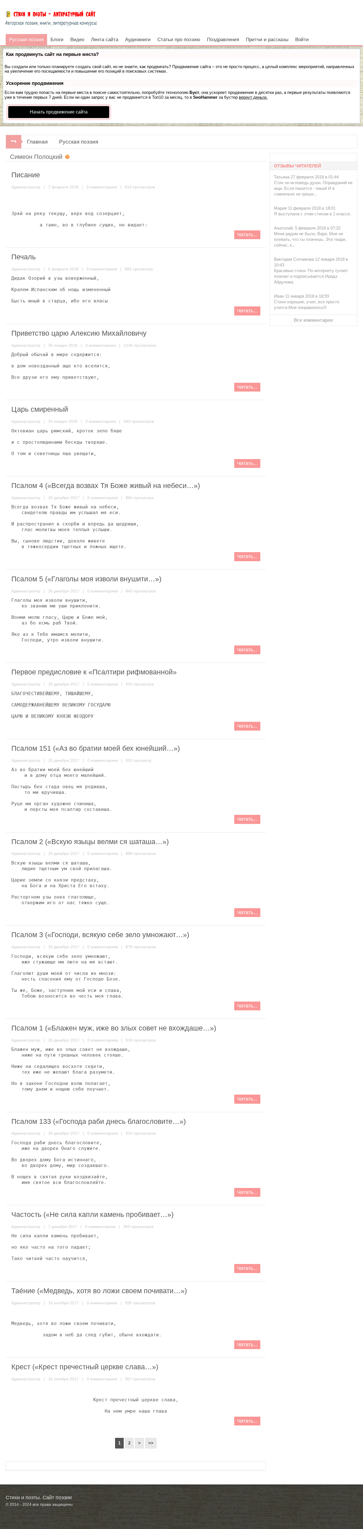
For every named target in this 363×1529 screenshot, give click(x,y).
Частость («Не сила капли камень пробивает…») (92, 1214)
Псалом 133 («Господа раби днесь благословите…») (98, 1121)
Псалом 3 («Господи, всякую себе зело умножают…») (100, 935)
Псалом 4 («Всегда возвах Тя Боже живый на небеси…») (105, 485)
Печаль (23, 257)
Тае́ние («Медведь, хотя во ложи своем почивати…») (99, 1291)
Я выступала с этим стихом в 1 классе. (312, 213)
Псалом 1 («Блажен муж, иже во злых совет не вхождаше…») (113, 1028)
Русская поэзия (78, 142)
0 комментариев (101, 187)
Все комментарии (313, 320)
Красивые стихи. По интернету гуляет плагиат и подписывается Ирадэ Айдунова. (311, 276)
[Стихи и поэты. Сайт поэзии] (51, 17)
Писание (25, 175)
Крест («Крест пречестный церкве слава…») (84, 1367)
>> (150, 1442)
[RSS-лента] (66, 157)
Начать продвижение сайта (59, 112)
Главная (37, 142)
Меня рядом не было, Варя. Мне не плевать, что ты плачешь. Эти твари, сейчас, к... (310, 239)
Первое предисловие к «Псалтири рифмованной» (94, 672)
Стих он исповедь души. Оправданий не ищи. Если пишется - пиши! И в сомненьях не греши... (313, 188)
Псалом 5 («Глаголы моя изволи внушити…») (86, 579)
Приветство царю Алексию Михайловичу (79, 333)
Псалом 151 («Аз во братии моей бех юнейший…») (95, 748)
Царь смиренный (39, 409)
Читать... (247, 234)
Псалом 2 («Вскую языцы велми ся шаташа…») (90, 842)
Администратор (25, 187)
